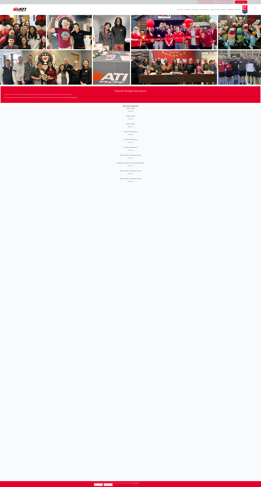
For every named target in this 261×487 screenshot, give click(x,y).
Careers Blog (237, 9)
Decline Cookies (108, 484)
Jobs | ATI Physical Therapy (71, 97)
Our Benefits (187, 9)
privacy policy (136, 483)
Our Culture (180, 9)
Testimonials (230, 9)
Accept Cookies (98, 484)
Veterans (223, 9)
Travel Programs (204, 9)
